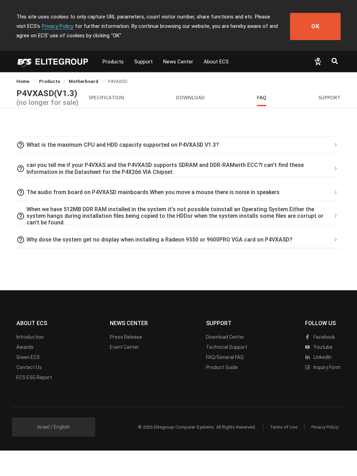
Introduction (30, 337)
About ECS (216, 62)
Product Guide (222, 367)
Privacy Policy (57, 26)
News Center (178, 62)
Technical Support (226, 347)
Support (143, 62)
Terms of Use (283, 427)
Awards (24, 347)
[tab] (178, 145)
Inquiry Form (326, 367)
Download (190, 97)
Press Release (126, 337)
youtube (322, 347)
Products (113, 62)
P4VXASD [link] (118, 81)
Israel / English (53, 427)
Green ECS (28, 357)
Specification (106, 97)
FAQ (261, 97)
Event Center (124, 347)
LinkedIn (322, 357)
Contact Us (29, 367)
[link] (49, 81)
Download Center (225, 337)
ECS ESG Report (34, 377)
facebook (323, 337)
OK (315, 26)
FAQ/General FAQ (225, 357)
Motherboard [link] (84, 81)
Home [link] (23, 81)
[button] (178, 145)
